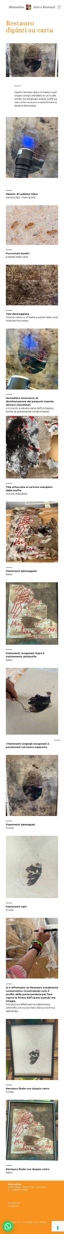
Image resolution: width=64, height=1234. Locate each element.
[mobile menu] (59, 7)
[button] (7, 1226)
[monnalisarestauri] (32, 7)
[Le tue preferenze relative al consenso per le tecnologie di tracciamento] (57, 1227)
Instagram (13, 1205)
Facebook (14, 1202)
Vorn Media (40, 1222)
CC (19, 1222)
